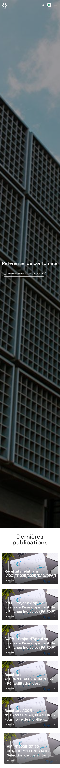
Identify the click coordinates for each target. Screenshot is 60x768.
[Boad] (4, 5)
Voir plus (8, 580)
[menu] (55, 5)
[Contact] (49, 5)
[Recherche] (43, 5)
